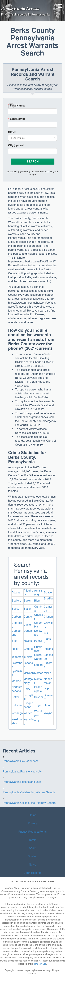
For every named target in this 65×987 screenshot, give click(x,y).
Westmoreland (17, 721)
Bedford (16, 600)
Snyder (38, 697)
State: (12, 132)
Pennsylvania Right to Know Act (22, 771)
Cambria (38, 608)
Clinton (28, 625)
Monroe (16, 681)
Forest (38, 641)
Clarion (48, 616)
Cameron (48, 608)
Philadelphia (38, 689)
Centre (28, 616)
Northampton (48, 681)
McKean (29, 673)
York (37, 721)
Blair (37, 600)
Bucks (15, 608)
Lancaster (48, 657)
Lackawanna (38, 657)
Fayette (28, 641)
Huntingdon (38, 649)
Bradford (48, 600)
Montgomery (28, 681)
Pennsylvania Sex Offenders (20, 761)
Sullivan (17, 705)
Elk (46, 633)
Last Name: (16, 119)
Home (32, 815)
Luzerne (48, 665)
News (32, 865)
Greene (28, 649)
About (32, 848)
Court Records (32, 873)
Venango (17, 713)
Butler (27, 608)
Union (47, 705)
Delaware (38, 633)
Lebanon (28, 665)
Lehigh (38, 665)
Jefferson (17, 657)
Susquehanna (28, 705)
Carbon (16, 616)
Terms (32, 840)
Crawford (48, 625)
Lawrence (17, 665)
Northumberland (17, 689)
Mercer (38, 673)
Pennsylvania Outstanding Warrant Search (29, 792)
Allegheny (28, 592)
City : (16, 145)
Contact (32, 856)
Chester (38, 616)
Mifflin (47, 673)
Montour (38, 681)
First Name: (16, 105)
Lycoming (17, 673)
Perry (27, 689)
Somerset (48, 697)
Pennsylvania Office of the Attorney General (29, 803)
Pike (46, 689)
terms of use (40, 963)
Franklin (48, 641)
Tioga (37, 705)
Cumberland (17, 633)
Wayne (48, 713)
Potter (15, 697)
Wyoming (29, 721)
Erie (14, 641)
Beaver (48, 592)
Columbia (38, 625)
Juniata (28, 657)
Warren (28, 713)
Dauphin (28, 633)
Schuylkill (28, 697)
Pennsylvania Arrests (20, 8)
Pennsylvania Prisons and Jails (22, 782)
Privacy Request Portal (32, 831)
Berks (27, 600)
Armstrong (38, 592)
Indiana (48, 649)
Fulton (15, 649)
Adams (16, 592)
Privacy (32, 823)
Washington (38, 713)
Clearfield (17, 625)
